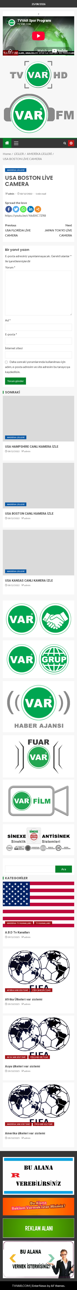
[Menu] (16, 143)
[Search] (64, 143)
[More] (38, 209)
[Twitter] (16, 209)
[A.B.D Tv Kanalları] (38, 904)
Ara (63, 869)
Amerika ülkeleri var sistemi (25, 1133)
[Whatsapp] (23, 209)
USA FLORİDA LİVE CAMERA (18, 230)
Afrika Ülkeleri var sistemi (23, 999)
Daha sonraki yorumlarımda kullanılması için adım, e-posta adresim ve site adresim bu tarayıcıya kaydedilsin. (37, 367)
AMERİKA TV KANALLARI (19, 923)
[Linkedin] (30, 209)
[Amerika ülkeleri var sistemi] (38, 1105)
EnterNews (39, 1285)
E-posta (11, 334)
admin (11, 193)
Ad (8, 320)
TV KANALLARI (43, 923)
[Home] (7, 143)
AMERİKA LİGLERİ (15, 170)
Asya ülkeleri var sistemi (22, 1066)
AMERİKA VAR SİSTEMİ (18, 1124)
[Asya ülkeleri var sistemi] (38, 1038)
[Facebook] (8, 209)
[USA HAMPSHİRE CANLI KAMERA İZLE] (38, 418)
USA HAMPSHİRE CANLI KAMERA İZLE (31, 446)
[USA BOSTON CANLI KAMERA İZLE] (38, 485)
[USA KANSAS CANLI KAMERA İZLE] (38, 552)
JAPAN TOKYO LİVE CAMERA (58, 230)
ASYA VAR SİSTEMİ (16, 1057)
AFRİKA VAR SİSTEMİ (17, 990)
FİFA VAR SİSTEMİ (41, 990)
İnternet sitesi (14, 348)
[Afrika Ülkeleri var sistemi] (38, 971)
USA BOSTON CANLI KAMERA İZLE (29, 513)
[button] (16, 143)
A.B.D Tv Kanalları (17, 932)
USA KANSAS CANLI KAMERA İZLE (29, 580)
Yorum (10, 267)
